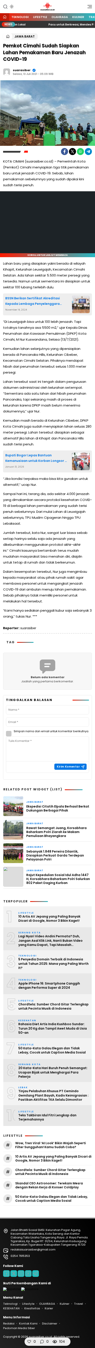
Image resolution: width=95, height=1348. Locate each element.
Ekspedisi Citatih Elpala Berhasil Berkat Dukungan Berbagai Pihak (57, 808)
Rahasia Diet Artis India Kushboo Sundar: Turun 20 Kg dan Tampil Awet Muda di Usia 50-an (52, 1028)
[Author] (6, 72)
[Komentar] (42, 1341)
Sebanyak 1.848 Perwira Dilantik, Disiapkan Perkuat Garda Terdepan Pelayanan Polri (55, 855)
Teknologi (20, 17)
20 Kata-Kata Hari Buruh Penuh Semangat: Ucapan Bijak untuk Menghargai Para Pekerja (52, 1072)
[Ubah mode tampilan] (11, 6)
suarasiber (21, 70)
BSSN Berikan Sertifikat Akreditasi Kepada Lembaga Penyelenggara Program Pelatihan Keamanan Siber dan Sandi (34, 301)
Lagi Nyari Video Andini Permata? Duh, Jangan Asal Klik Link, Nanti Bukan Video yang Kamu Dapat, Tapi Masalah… (50, 940)
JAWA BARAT (24, 36)
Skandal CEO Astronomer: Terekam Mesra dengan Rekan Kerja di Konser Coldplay (49, 1185)
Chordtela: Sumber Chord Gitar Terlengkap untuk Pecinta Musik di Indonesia (53, 1006)
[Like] (29, 1341)
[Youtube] (28, 1273)
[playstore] (29, 1289)
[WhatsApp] (80, 151)
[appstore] (11, 1289)
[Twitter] (72, 151)
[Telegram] (88, 151)
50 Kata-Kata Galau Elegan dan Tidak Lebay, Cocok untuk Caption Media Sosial (52, 1050)
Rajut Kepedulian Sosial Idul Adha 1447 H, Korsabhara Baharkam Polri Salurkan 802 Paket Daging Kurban (58, 879)
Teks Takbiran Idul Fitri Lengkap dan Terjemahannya (47, 1117)
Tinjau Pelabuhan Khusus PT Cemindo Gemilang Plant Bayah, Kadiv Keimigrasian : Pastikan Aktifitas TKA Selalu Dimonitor (53, 1095)
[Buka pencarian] (5, 6)
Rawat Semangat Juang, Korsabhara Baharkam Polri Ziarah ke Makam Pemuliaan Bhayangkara (56, 832)
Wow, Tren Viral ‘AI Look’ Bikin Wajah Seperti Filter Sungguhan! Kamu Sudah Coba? (50, 1145)
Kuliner (78, 17)
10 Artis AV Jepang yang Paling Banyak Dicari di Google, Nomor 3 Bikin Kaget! (49, 918)
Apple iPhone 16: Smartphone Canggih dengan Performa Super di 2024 (49, 985)
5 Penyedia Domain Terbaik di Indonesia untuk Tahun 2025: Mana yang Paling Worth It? (53, 963)
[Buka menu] (88, 7)
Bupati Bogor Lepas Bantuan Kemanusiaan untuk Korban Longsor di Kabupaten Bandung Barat (36, 458)
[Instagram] (21, 1273)
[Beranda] (4, 17)
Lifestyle (40, 17)
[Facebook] (64, 151)
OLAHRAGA (59, 17)
